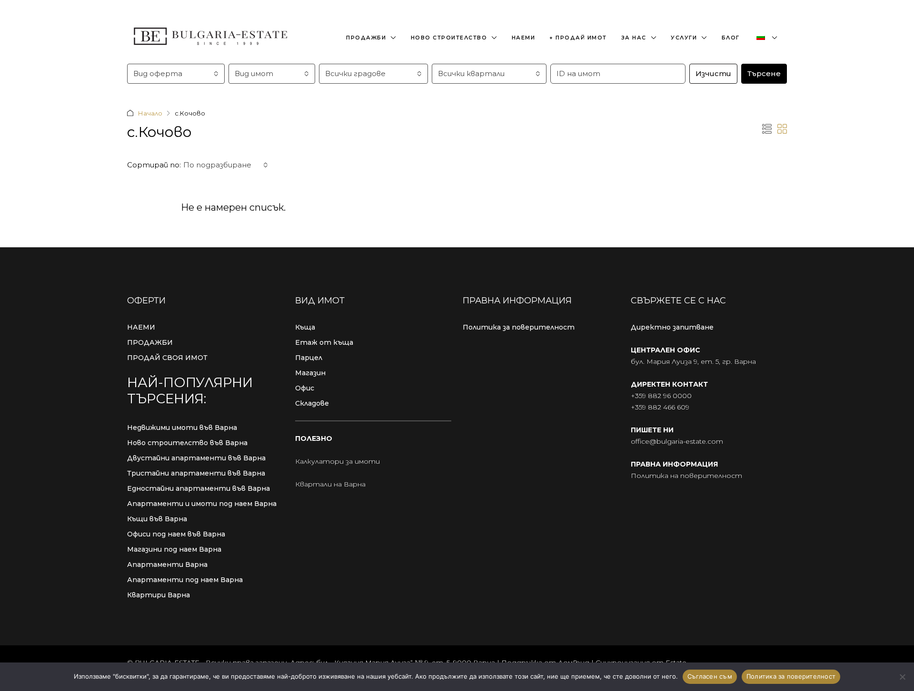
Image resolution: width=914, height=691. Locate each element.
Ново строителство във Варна (187, 442)
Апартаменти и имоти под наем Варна (202, 503)
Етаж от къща (324, 342)
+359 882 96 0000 (661, 395)
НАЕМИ (141, 327)
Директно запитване (672, 327)
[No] (902, 676)
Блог (731, 37)
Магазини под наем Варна (174, 549)
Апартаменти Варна (167, 564)
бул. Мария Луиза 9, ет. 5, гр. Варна (693, 361)
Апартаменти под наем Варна (185, 579)
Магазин (310, 373)
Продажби (366, 37)
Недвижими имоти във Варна (182, 427)
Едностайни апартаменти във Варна (198, 488)
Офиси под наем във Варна (176, 534)
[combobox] (176, 74)
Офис (304, 388)
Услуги (684, 37)
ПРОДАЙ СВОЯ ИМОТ (167, 357)
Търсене (764, 73)
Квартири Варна (158, 595)
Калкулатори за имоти (337, 461)
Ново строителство (449, 37)
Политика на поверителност (686, 475)
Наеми (524, 37)
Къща (305, 327)
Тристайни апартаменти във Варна (196, 473)
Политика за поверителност (519, 327)
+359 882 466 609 (660, 407)
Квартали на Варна (330, 484)
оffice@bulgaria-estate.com (677, 441)
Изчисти (713, 73)
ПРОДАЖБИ (150, 342)
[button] (767, 129)
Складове (312, 403)
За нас (633, 37)
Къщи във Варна (157, 519)
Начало (150, 113)
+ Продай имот (578, 37)
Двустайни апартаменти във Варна (196, 458)
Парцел (308, 357)
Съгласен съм (709, 676)
